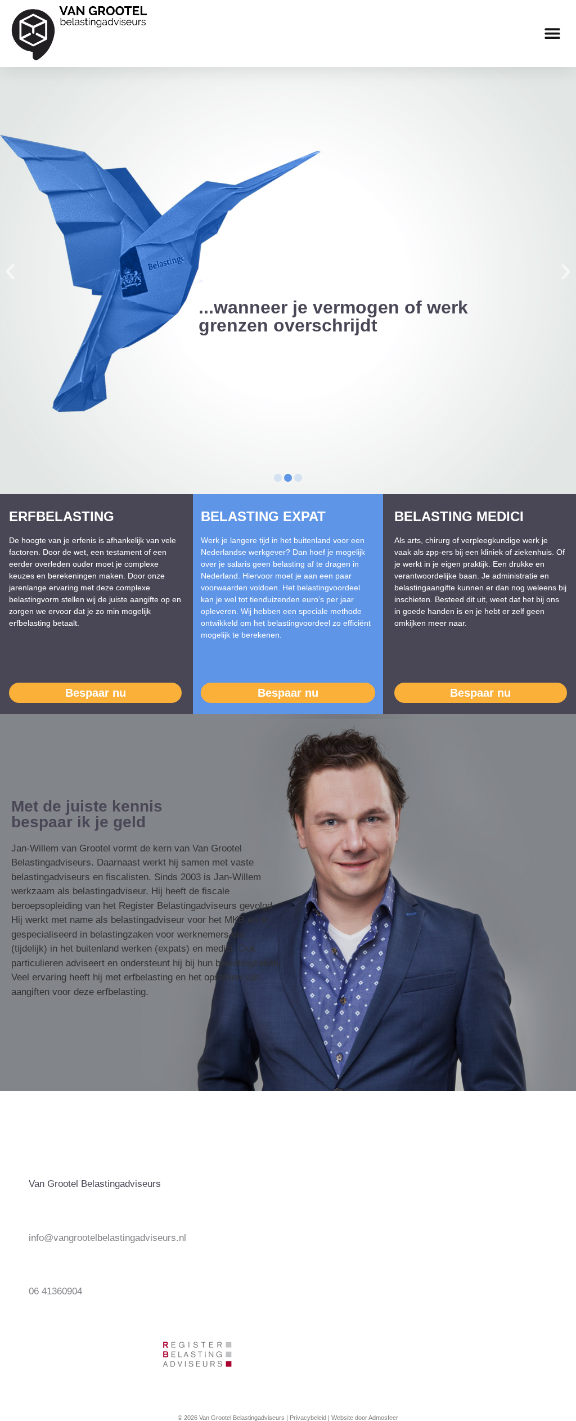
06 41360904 (55, 1291)
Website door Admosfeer (364, 1417)
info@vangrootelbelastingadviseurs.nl (107, 1237)
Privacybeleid (308, 1417)
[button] (552, 33)
